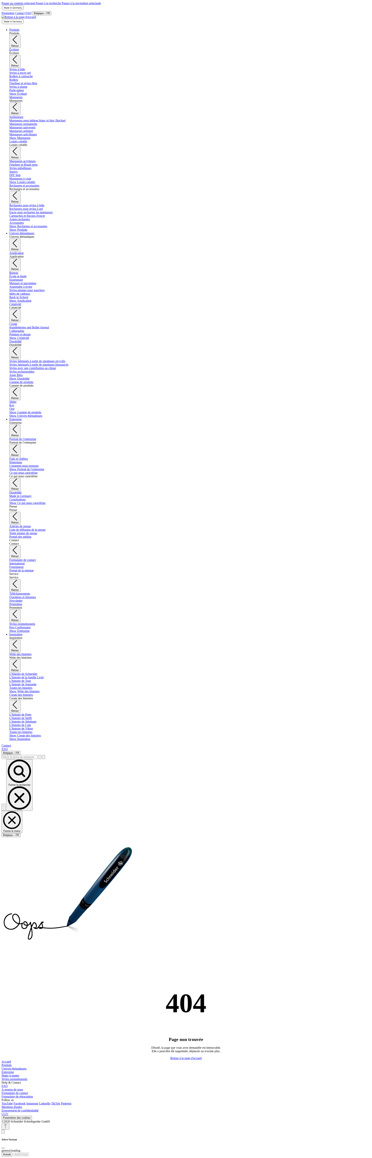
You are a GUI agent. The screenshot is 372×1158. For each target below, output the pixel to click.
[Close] (3, 1148)
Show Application (20, 300)
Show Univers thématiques (25, 415)
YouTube (7, 1103)
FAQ (28, 13)
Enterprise (8, 1072)
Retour (15, 45)
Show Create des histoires (25, 735)
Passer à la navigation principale (81, 3)
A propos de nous (12, 1089)
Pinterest (66, 1103)
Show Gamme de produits (25, 412)
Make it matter (10, 1075)
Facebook (20, 1103)
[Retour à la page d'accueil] (19, 17)
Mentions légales (12, 1107)
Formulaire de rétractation (17, 1096)
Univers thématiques (14, 1068)
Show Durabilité (19, 378)
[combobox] (19, 757)
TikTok (55, 1103)
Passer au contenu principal (19, 3)
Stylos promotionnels (14, 1079)
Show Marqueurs (19, 138)
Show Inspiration (19, 739)
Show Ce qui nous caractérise (27, 503)
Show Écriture (18, 93)
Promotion (8, 13)
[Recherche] (39, 757)
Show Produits (18, 229)
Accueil (6, 1061)
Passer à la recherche (49, 3)
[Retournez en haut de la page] (5, 1126)
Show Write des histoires (24, 691)
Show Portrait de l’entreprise (26, 469)
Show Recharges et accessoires (28, 226)
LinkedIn (44, 1103)
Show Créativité (19, 337)
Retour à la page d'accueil (186, 1058)
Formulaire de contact (15, 1093)
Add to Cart (21, 1154)
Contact (20, 13)
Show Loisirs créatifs (22, 182)
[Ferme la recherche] (43, 757)
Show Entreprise (19, 630)
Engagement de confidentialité (20, 1110)
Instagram (32, 1103)
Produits (7, 1065)
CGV (5, 1114)
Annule (7, 1154)
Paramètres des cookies (16, 1117)
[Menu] (3, 807)
